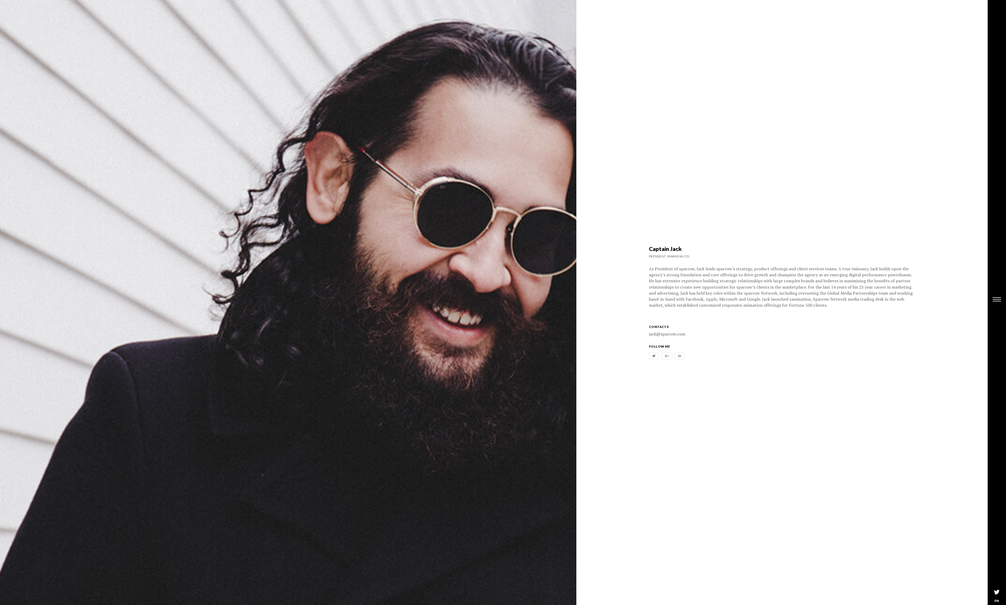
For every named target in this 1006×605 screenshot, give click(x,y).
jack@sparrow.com (667, 334)
